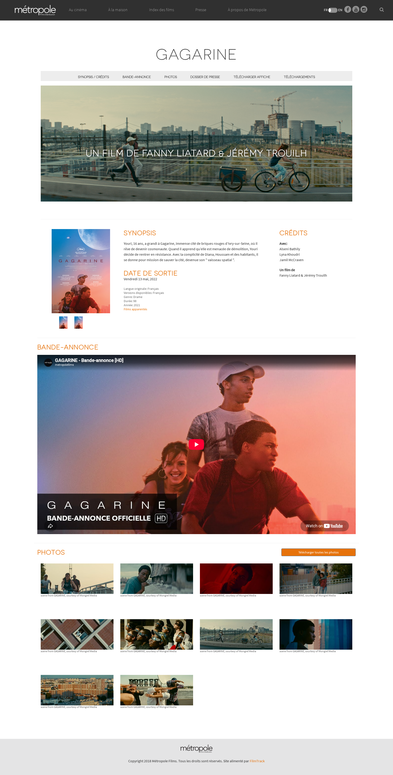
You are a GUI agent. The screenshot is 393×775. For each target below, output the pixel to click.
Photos (170, 77)
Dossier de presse (205, 77)
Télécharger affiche (252, 77)
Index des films (161, 9)
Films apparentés (135, 309)
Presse (200, 9)
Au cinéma (78, 9)
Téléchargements (299, 77)
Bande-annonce (137, 77)
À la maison (118, 9)
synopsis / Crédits (93, 77)
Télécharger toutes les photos (318, 552)
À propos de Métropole (247, 9)
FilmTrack (257, 761)
